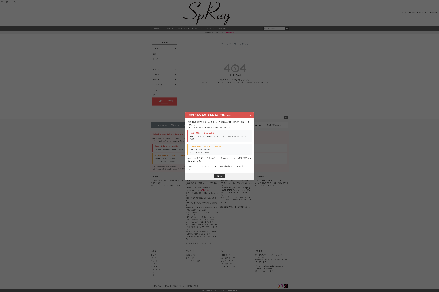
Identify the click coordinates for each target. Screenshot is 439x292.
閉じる (219, 176)
